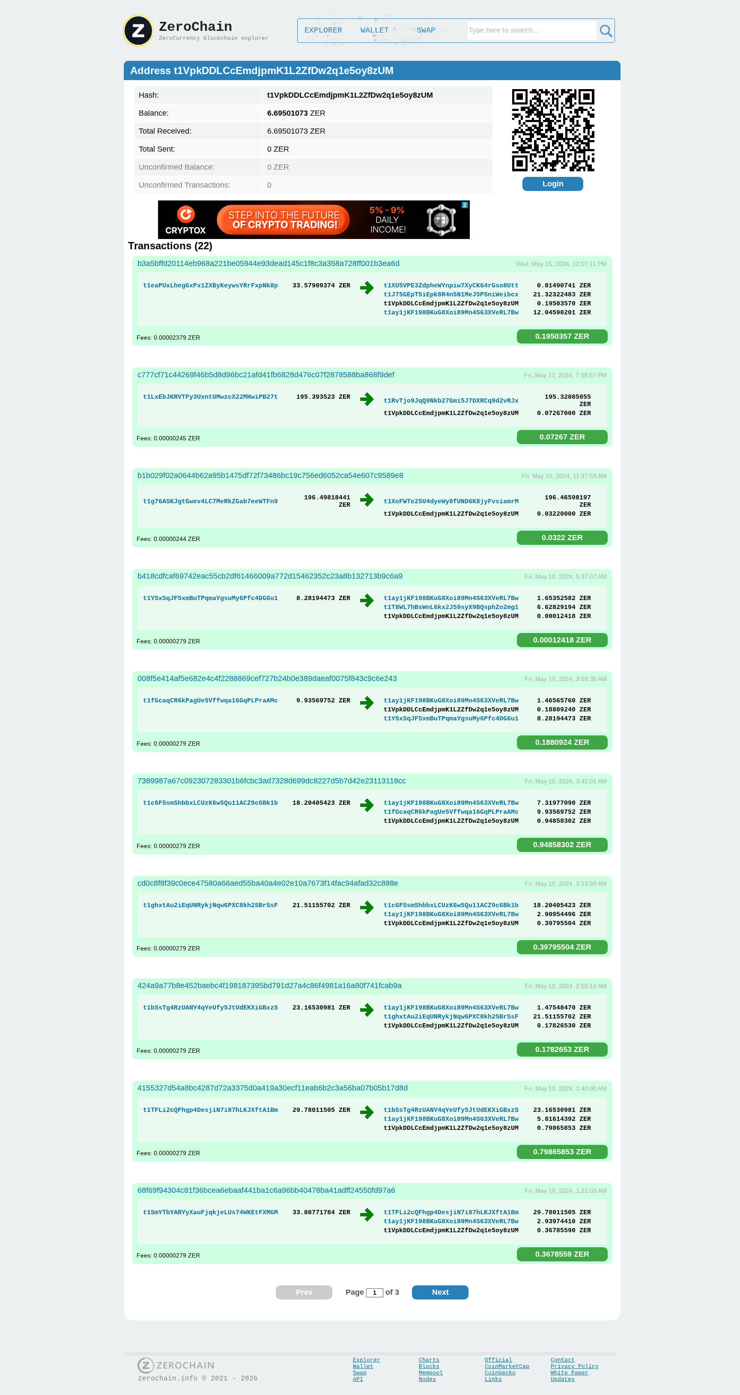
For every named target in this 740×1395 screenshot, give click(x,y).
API (358, 1379)
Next (440, 1292)
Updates (563, 1379)
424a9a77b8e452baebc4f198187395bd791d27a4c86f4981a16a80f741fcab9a (269, 985)
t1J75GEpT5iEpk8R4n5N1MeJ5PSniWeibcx (451, 295)
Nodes (427, 1379)
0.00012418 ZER (562, 640)
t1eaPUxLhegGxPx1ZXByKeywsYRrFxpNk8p (210, 286)
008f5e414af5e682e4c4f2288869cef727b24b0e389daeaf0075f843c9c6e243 (267, 678)
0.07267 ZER (562, 437)
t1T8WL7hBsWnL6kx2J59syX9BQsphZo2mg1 (451, 607)
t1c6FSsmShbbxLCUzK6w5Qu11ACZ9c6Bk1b (210, 803)
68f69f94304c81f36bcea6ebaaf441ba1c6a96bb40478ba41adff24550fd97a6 (266, 1190)
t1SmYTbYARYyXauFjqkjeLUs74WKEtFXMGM (210, 1212)
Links (493, 1379)
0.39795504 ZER (562, 947)
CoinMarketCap (507, 1366)
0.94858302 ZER (562, 844)
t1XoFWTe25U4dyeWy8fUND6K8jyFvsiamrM (451, 501)
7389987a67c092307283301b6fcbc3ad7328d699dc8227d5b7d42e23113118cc (271, 781)
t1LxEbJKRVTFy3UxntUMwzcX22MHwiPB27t (210, 397)
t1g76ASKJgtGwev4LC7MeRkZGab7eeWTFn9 (210, 501)
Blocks (429, 1366)
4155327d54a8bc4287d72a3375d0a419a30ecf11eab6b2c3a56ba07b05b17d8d (272, 1088)
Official (498, 1360)
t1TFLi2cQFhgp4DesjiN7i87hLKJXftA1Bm (210, 1110)
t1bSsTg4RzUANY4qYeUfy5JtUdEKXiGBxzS (210, 1008)
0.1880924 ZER (562, 742)
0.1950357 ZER (562, 336)
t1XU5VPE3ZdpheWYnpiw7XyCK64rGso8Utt (451, 286)
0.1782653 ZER (562, 1049)
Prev (304, 1292)
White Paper (569, 1373)
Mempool (431, 1373)
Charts (429, 1360)
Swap (360, 1373)
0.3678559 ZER (562, 1254)
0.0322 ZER (562, 537)
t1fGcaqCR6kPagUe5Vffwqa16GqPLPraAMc (210, 701)
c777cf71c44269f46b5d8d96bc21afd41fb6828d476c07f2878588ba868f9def (265, 374)
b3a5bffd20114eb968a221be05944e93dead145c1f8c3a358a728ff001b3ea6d (268, 263)
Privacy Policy (575, 1366)
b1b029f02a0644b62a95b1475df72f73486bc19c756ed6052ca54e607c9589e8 (270, 475)
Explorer (366, 1360)
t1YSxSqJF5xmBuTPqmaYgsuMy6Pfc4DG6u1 (210, 598)
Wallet (363, 1366)
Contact (563, 1360)
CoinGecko (500, 1373)
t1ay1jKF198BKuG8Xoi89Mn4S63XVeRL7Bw (451, 313)
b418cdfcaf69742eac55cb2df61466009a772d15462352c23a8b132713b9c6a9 (270, 576)
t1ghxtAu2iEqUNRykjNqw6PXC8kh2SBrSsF (210, 905)
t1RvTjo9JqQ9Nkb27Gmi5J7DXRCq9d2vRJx (451, 401)
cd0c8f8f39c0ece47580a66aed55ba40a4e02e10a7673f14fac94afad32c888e (267, 883)
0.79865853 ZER (562, 1151)
